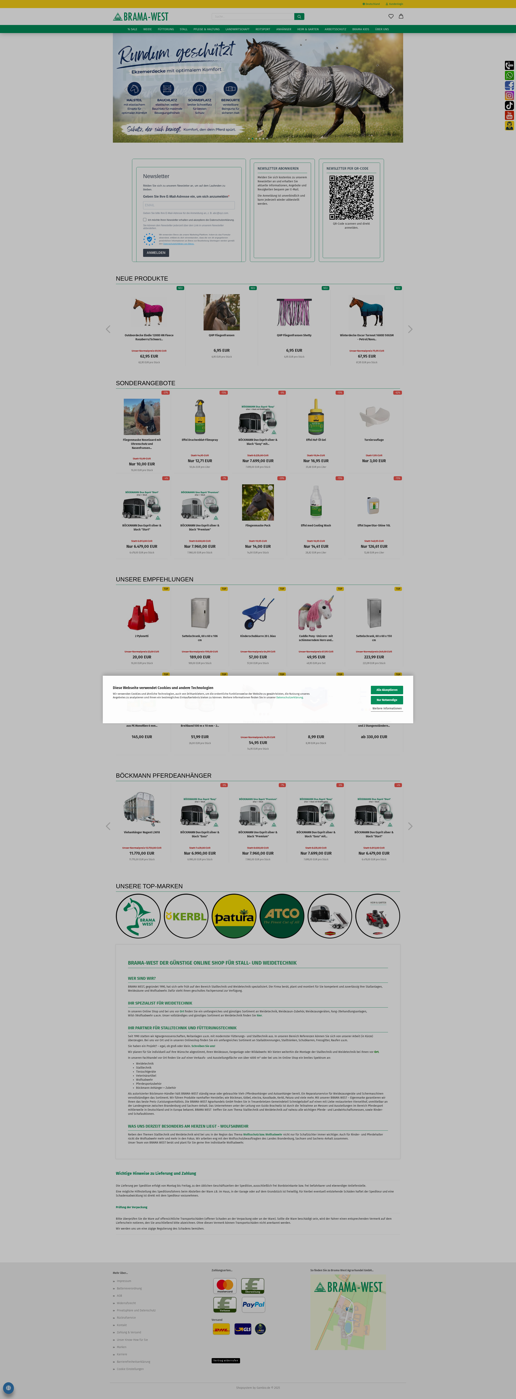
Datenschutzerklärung (289, 697)
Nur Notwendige (387, 700)
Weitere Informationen (387, 708)
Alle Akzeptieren (387, 690)
